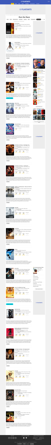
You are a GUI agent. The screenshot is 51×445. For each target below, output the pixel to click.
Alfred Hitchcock (18, 372)
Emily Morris (27, 126)
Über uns (16, 442)
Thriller (29, 269)
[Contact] (10, 254)
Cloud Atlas (17, 268)
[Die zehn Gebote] (10, 416)
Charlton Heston (20, 414)
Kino (12, 3)
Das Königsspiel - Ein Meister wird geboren (22, 63)
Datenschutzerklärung (30, 442)
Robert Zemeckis (18, 251)
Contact (16, 249)
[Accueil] (25, 2)
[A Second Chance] (10, 129)
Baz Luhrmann (18, 391)
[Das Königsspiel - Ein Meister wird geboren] (10, 68)
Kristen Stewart (20, 190)
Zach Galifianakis (24, 331)
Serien (16, 3)
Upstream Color (17, 309)
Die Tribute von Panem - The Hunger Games (22, 349)
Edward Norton (29, 331)
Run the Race (24, 17)
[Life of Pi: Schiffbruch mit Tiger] (10, 292)
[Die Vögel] (10, 376)
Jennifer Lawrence (20, 147)
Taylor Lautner (29, 190)
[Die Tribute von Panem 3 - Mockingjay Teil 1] (10, 150)
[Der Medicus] (10, 233)
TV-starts (37, 3)
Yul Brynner (24, 414)
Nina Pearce (19, 126)
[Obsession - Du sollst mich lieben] (35, 79)
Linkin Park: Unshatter (36, 277)
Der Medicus (17, 228)
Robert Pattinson (24, 190)
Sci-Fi (26, 208)
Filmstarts (24, 87)
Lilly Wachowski (27, 270)
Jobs (17, 442)
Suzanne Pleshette (27, 373)
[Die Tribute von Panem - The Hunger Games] (10, 354)
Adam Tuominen (23, 126)
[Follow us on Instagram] (14, 438)
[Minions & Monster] (35, 102)
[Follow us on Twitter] (11, 438)
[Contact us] (16, 438)
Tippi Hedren (19, 373)
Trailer (38, 81)
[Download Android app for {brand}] (27, 437)
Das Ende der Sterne (35, 279)
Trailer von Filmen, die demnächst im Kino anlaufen (39, 122)
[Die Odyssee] (35, 85)
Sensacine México (37, 439)
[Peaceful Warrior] (10, 47)
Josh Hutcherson (25, 147)
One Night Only (35, 283)
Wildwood (34, 280)
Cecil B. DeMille (18, 413)
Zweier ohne (17, 103)
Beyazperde (34, 438)
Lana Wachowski (18, 270)
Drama (25, 24)
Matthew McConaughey (21, 210)
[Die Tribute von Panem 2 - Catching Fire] (10, 170)
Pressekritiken (16, 46)
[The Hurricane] (10, 28)
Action (27, 412)
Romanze (26, 43)
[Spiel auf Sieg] (10, 87)
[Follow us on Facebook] (9, 438)
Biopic (23, 24)
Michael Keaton (20, 331)
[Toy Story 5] (35, 90)
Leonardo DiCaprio (20, 392)
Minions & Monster (40, 99)
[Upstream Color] (10, 314)
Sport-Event (28, 24)
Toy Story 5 (39, 88)
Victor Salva (18, 44)
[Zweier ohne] (10, 108)
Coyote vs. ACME (39, 268)
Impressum (20, 442)
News (19, 3)
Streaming (27, 3)
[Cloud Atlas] (10, 273)
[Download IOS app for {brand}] (24, 437)
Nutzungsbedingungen (24, 442)
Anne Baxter (27, 414)
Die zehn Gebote (17, 411)
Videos (23, 3)
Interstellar (16, 207)
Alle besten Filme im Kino (39, 106)
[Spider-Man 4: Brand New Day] (35, 73)
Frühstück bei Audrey (35, 286)
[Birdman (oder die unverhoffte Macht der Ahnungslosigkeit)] (10, 333)
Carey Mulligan (29, 392)
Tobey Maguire (25, 392)
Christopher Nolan (18, 209)
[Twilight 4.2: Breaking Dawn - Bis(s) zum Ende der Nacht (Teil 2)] (10, 191)
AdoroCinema (40, 438)
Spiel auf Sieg (17, 82)
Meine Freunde (23, 46)
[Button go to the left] (42, 19)
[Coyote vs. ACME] (35, 271)
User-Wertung (20, 46)
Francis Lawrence (18, 146)
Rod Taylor (22, 373)
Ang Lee (17, 289)
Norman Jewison (18, 25)
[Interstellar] (10, 212)
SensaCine (40, 437)
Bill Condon (18, 189)
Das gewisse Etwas (35, 276)
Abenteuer (25, 188)
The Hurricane (17, 23)
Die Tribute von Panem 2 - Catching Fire (21, 165)
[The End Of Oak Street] (35, 96)
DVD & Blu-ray (32, 3)
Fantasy (30, 188)
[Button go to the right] (44, 19)
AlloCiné (34, 437)
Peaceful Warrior (17, 42)
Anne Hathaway (26, 210)
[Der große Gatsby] (10, 395)
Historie (30, 229)
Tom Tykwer (23, 270)
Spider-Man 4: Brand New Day (41, 71)
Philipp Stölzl (18, 230)
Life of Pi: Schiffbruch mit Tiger (20, 287)
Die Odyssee (39, 82)
